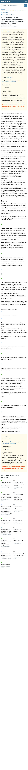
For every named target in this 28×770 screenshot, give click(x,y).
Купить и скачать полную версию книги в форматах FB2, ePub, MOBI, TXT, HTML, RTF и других (13, 106)
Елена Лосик (9, 77)
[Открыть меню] (26, 1)
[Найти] (25, 5)
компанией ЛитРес (19, 102)
